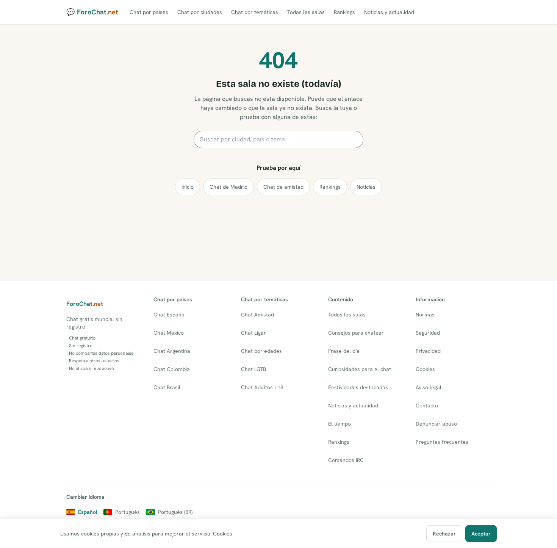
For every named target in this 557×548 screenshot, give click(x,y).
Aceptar (481, 533)
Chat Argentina (171, 351)
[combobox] (278, 139)
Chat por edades (261, 351)
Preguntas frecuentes (442, 441)
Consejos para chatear (356, 332)
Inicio (187, 186)
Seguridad (428, 332)
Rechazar (444, 533)
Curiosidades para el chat (359, 369)
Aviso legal (428, 387)
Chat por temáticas (254, 12)
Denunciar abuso (436, 423)
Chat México (168, 332)
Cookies (425, 369)
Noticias (366, 186)
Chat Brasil (166, 387)
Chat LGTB (253, 369)
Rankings (344, 12)
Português (127, 512)
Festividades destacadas (358, 387)
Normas (425, 314)
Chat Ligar (253, 332)
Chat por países (149, 12)
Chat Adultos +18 (262, 387)
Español (87, 512)
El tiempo (339, 423)
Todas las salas (306, 12)
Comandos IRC (346, 460)
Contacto (427, 405)
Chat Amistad (257, 314)
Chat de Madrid (228, 186)
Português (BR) (175, 512)
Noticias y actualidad (389, 12)
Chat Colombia (171, 369)
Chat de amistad (283, 186)
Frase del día (344, 351)
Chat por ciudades (199, 12)
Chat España (169, 314)
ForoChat (84, 304)
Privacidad (428, 351)
